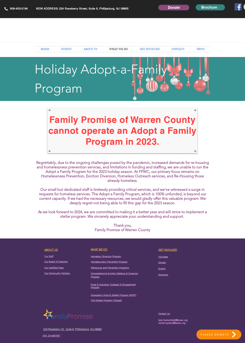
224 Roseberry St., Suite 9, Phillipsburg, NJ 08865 (72, 329)
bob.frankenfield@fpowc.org (173, 320)
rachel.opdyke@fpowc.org (171, 322)
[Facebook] (238, 6)
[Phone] (6, 8)
